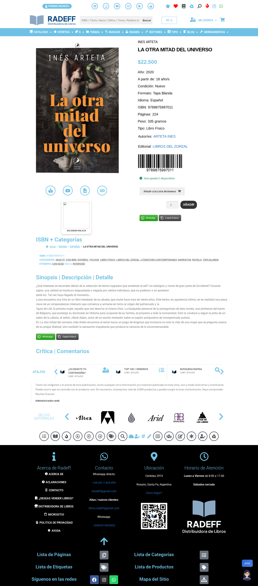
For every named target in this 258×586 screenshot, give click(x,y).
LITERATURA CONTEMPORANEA (159, 259)
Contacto (104, 468)
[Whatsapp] (113, 579)
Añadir (188, 204)
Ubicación (154, 468)
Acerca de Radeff (54, 468)
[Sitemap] (204, 579)
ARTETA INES (164, 136)
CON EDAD (58, 263)
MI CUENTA (206, 20)
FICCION (94, 259)
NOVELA (197, 259)
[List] (204, 555)
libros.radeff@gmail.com (104, 508)
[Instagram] (104, 579)
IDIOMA (63, 246)
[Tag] (204, 567)
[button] (55, 371)
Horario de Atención (204, 468)
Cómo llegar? (154, 493)
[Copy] (104, 555)
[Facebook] (94, 579)
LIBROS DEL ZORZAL (170, 146)
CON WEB (71, 259)
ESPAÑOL (75, 246)
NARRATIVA (184, 259)
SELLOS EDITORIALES (44, 416)
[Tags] (104, 567)
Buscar (147, 20)
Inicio (53, 246)
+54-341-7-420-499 (104, 482)
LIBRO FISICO (107, 259)
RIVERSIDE (79, 263)
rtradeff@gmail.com (104, 491)
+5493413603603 (104, 525)
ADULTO (60, 259)
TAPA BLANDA (211, 259)
